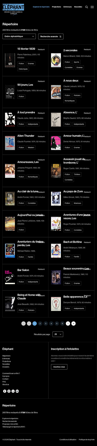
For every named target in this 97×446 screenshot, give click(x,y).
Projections (56, 7)
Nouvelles (78, 7)
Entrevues (68, 7)
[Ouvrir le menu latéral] (92, 7)
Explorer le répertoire (41, 7)
